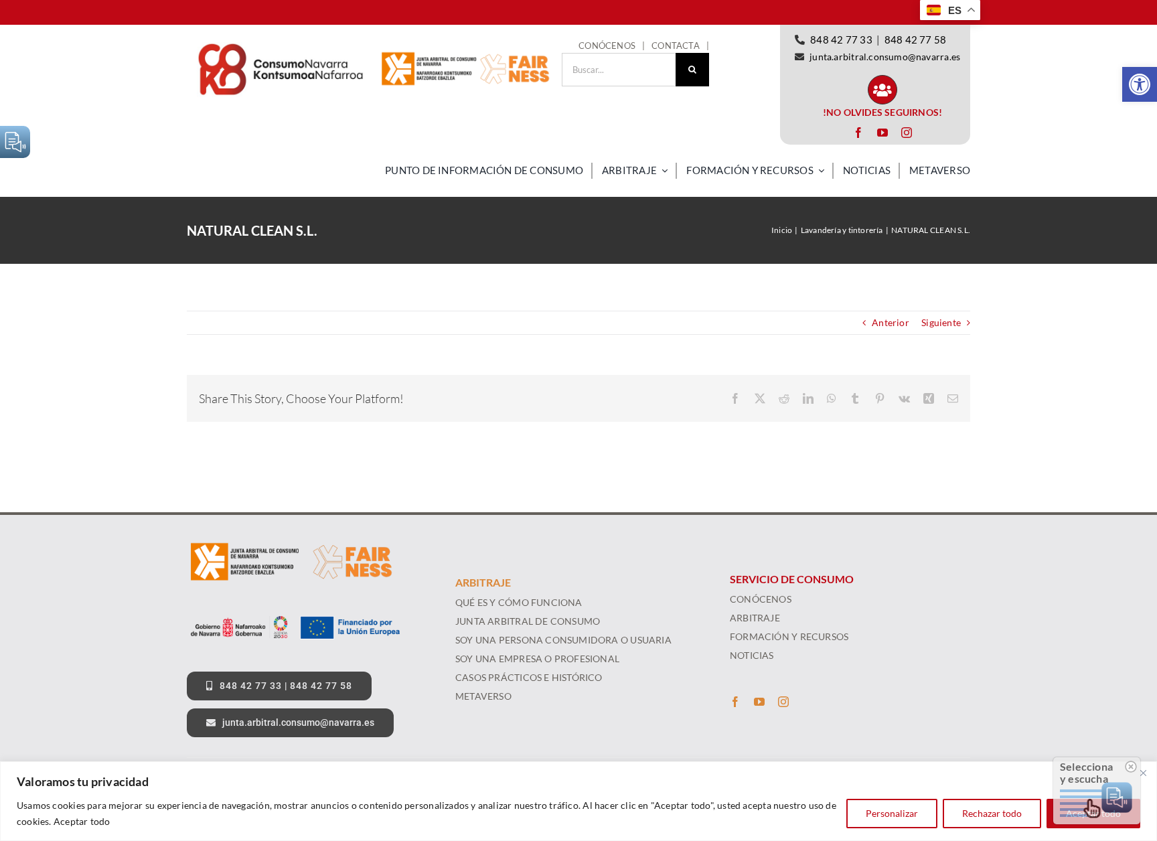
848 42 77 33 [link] (841, 39)
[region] (578, 801)
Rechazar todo (992, 813)
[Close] (1143, 773)
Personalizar (892, 813)
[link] (1139, 84)
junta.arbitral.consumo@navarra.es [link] (884, 56)
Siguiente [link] (941, 322)
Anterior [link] (890, 322)
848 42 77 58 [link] (915, 39)
